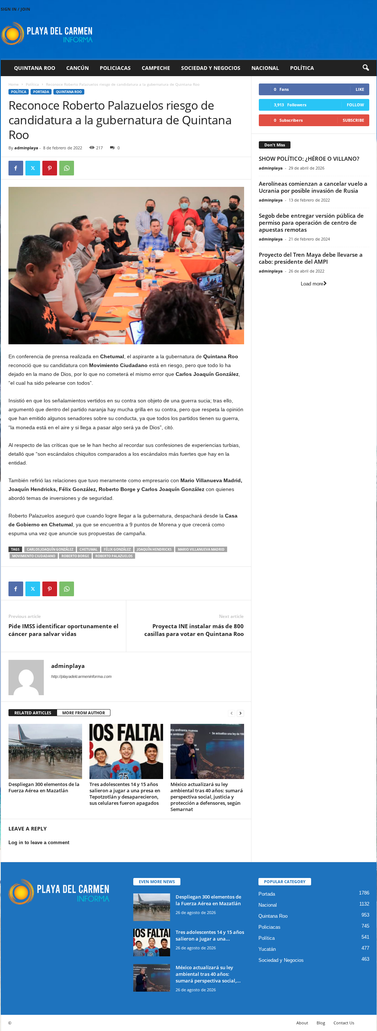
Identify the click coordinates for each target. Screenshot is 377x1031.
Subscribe (353, 120)
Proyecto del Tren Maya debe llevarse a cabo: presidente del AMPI (311, 258)
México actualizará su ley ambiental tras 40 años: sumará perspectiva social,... (208, 974)
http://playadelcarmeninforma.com (81, 676)
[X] (32, 168)
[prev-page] (231, 713)
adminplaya (26, 147)
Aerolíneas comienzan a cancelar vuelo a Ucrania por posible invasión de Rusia (313, 187)
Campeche (156, 67)
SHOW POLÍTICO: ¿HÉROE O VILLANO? (309, 158)
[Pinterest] (49, 168)
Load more (312, 284)
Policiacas (115, 67)
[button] (365, 68)
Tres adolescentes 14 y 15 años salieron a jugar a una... (210, 935)
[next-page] (240, 713)
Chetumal (89, 549)
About (302, 1022)
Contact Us (344, 1022)
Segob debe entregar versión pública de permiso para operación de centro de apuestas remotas (311, 222)
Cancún (77, 67)
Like (360, 89)
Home (13, 84)
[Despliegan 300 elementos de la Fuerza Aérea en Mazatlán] (45, 751)
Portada (41, 91)
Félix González (117, 549)
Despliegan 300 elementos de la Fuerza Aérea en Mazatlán (44, 787)
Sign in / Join (15, 9)
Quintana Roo (34, 67)
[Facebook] (15, 168)
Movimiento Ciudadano (33, 556)
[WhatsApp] (66, 168)
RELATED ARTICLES (32, 712)
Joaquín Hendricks (154, 549)
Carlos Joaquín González (50, 549)
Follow (355, 104)
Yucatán (267, 949)
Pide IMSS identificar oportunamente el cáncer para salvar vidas (63, 629)
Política (302, 67)
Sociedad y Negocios (210, 67)
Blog (321, 1022)
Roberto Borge (75, 556)
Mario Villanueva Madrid (201, 549)
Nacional (265, 67)
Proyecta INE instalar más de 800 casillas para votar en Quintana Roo (194, 629)
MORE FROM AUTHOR (83, 712)
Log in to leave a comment (38, 842)
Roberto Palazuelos (114, 556)
